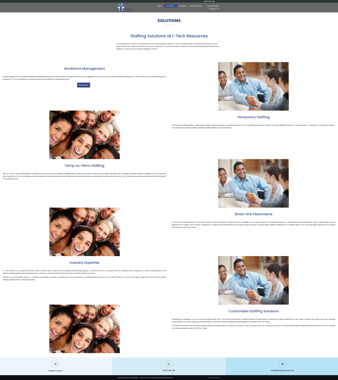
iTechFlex (183, 6)
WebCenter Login (209, 1)
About (159, 6)
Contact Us (214, 9)
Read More (83, 85)
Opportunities (196, 6)
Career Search (213, 6)
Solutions (169, 6)
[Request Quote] (55, 364)
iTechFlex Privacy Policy (213, 377)
